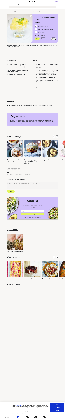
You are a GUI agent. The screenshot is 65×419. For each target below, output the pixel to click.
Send (54, 38)
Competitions (47, 4)
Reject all (57, 410)
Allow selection (57, 407)
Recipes (11, 4)
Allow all (57, 404)
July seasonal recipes (30, 278)
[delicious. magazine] (32, 1)
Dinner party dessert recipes (49, 278)
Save (38, 38)
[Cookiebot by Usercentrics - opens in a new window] (6, 417)
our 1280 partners (18, 405)
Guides (40, 4)
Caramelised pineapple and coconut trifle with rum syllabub (31, 161)
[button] (57, 136)
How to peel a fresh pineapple (15, 251)
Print (43, 38)
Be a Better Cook (28, 4)
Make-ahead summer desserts (21, 11)
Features (35, 4)
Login (56, 1)
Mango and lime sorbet (48, 160)
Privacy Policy (39, 217)
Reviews (53, 4)
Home (8, 11)
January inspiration (19, 4)
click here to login (27, 174)
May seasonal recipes (12, 278)
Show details (49, 417)
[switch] (27, 417)
